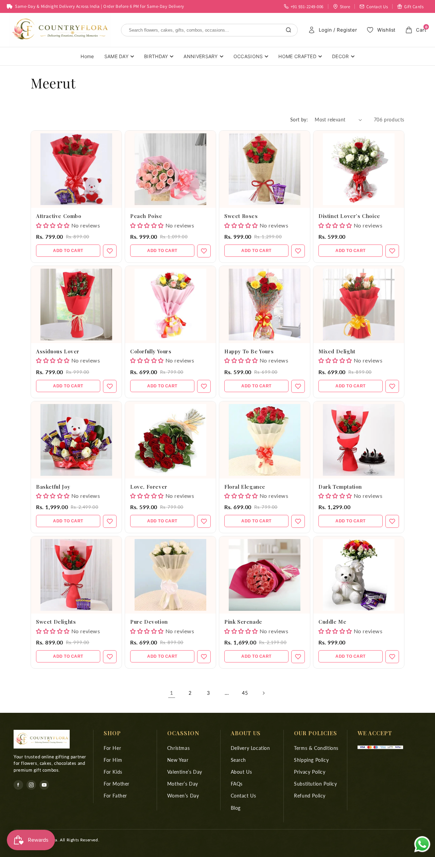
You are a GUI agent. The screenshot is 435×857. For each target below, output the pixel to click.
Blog (236, 808)
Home (87, 56)
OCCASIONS (248, 56)
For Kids (113, 772)
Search (238, 760)
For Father (115, 796)
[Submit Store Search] (288, 30)
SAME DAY (116, 56)
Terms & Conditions (316, 748)
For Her (112, 748)
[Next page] (263, 693)
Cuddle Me (332, 621)
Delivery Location (250, 748)
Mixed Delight (336, 351)
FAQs (237, 784)
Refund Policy (310, 796)
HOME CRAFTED (297, 56)
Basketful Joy (53, 486)
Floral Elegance (244, 486)
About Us (241, 772)
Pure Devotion (149, 621)
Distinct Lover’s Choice (349, 216)
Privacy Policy (309, 772)
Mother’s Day (182, 784)
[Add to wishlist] (110, 251)
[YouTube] (44, 785)
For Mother (116, 784)
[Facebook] (18, 785)
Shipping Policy (311, 760)
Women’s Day (183, 796)
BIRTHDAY (156, 56)
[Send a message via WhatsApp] (422, 844)
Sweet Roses (241, 216)
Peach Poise (146, 216)
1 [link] (171, 692)
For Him (113, 760)
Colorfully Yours (151, 351)
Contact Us (243, 796)
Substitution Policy (315, 784)
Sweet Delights (56, 621)
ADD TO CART (68, 250)
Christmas (178, 748)
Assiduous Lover (58, 351)
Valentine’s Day (184, 772)
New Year (178, 760)
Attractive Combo (59, 216)
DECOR (340, 56)
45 (245, 693)
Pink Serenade (243, 621)
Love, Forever (149, 486)
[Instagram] (31, 785)
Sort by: (299, 119)
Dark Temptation (340, 486)
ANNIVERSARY (201, 56)
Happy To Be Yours (249, 351)
